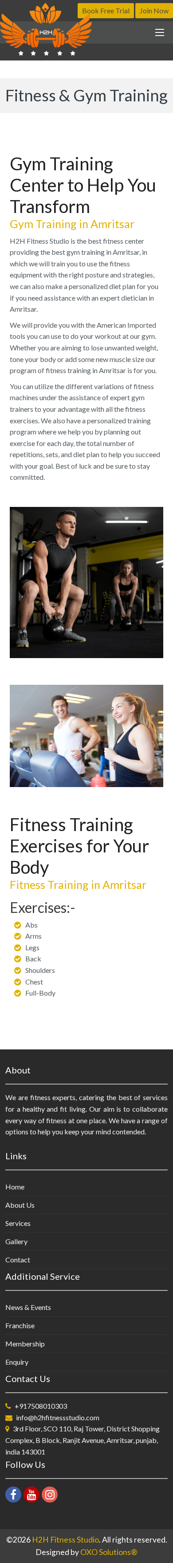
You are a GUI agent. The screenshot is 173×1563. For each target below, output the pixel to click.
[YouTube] (31, 1495)
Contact (17, 1259)
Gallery (16, 1241)
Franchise (20, 1325)
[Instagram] (50, 1495)
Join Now (154, 10)
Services (18, 1223)
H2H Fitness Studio (65, 1539)
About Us (20, 1205)
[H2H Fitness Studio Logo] (47, 29)
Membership (25, 1343)
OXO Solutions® (109, 1552)
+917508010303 (41, 1406)
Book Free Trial (106, 10)
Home (14, 1186)
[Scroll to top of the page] (160, 1556)
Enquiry (16, 1362)
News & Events (28, 1307)
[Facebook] (13, 1495)
